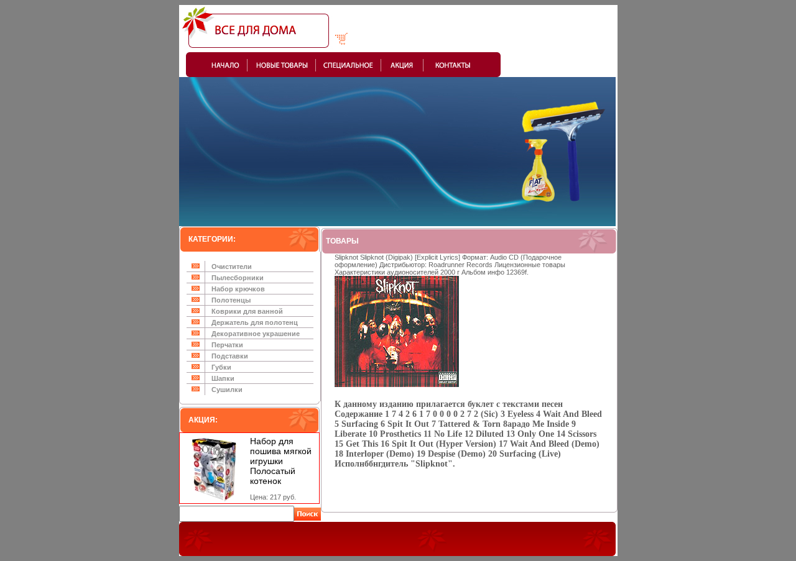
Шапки (222, 378)
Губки (221, 367)
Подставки (229, 356)
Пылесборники (237, 277)
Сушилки (227, 389)
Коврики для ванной (247, 311)
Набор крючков (238, 289)
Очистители (231, 266)
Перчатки (227, 345)
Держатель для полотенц (254, 322)
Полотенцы (231, 300)
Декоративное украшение (255, 333)
